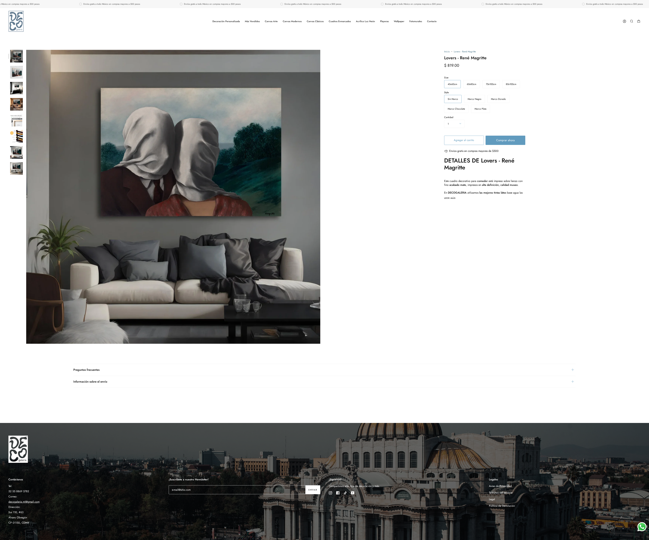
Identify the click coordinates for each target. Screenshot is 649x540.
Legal (492, 499)
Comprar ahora (505, 140)
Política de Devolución (502, 506)
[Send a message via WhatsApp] (642, 526)
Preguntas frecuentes (86, 370)
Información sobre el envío (90, 382)
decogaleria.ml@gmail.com (24, 502)
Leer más (450, 198)
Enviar (312, 489)
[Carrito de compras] (638, 21)
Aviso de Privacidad (500, 486)
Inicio (447, 51)
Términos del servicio (500, 493)
